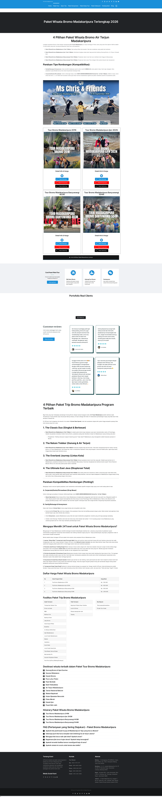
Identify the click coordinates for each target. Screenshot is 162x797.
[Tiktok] (47, 777)
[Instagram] (45, 777)
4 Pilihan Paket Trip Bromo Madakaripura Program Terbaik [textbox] (78, 406)
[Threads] (49, 777)
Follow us (81, 317)
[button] (116, 5)
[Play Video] (43, 81)
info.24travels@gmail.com (48, 1)
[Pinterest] (51, 777)
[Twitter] (53, 777)
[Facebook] (43, 777)
